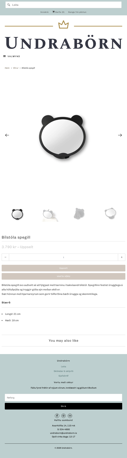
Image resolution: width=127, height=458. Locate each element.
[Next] (120, 135)
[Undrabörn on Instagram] (63, 416)
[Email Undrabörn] (70, 416)
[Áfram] (8, 4)
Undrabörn (67, 448)
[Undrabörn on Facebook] (57, 416)
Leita (63, 366)
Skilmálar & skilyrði (63, 371)
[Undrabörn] (63, 34)
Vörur (16, 68)
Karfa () (59, 12)
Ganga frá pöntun (77, 12)
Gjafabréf (63, 376)
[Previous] (7, 135)
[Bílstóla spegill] (63, 135)
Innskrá (45, 12)
